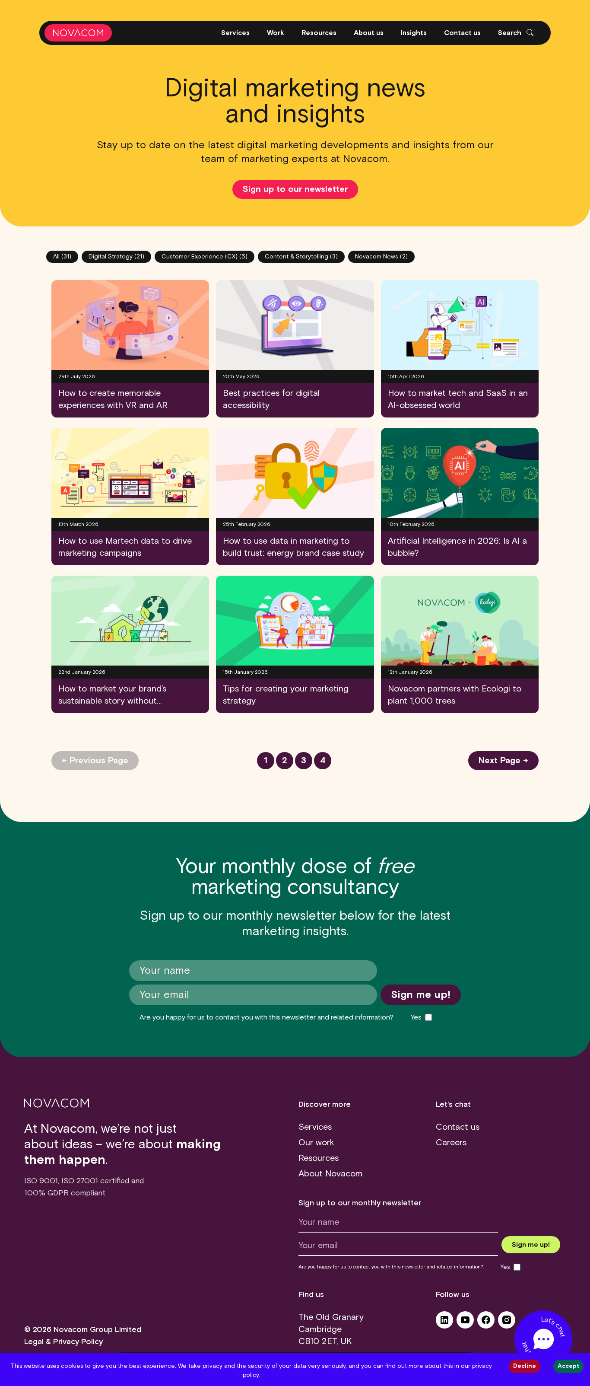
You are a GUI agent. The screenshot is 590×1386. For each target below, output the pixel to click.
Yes (416, 1017)
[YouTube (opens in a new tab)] (465, 1322)
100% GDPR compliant (64, 1193)
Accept (568, 1366)
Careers (451, 1142)
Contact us (457, 1127)
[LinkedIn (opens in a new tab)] (444, 1322)
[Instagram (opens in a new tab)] (506, 1322)
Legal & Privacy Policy (63, 1342)
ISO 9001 (41, 1181)
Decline (524, 1366)
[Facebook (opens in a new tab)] (486, 1322)
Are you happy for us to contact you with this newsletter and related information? (266, 1017)
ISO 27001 (79, 1181)
